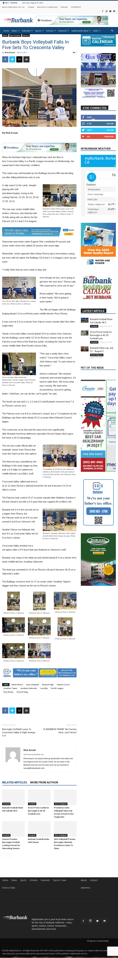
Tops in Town (59, 880)
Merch (18, 38)
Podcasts (8, 38)
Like (93, 119)
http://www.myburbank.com (34, 754)
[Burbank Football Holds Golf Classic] (39, 829)
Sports (38, 30)
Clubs (95, 30)
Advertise (85, 887)
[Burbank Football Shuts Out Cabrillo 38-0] (13, 797)
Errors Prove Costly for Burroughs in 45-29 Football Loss (38, 811)
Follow (110, 123)
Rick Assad (10, 52)
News (14, 30)
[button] (112, 30)
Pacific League (57, 688)
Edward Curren (63, 684)
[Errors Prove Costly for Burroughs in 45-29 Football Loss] (39, 797)
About (84, 880)
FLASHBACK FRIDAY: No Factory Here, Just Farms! (60, 731)
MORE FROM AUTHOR (44, 782)
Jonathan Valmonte (29, 688)
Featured (62, 30)
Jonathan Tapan (10, 688)
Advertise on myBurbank (47, 7)
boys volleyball (32, 684)
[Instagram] (106, 11)
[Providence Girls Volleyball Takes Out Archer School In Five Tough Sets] (65, 797)
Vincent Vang (22, 692)
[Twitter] (110, 11)
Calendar (64, 7)
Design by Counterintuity (97, 941)
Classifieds (29, 38)
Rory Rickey (8, 692)
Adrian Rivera (17, 684)
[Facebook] (102, 11)
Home (6, 30)
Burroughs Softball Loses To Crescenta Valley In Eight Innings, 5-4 (18, 732)
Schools (49, 30)
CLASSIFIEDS (76, 7)
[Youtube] (114, 11)
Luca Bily (44, 688)
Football (6, 804)
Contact (31, 7)
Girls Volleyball (61, 804)
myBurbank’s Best (79, 30)
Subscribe (109, 136)
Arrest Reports (96, 373)
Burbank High (48, 684)
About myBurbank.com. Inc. (13, 7)
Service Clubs (8, 887)
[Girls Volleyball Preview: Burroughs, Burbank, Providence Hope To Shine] (65, 829)
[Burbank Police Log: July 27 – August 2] (84, 367)
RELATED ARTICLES (14, 782)
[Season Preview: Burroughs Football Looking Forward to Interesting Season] (13, 829)
